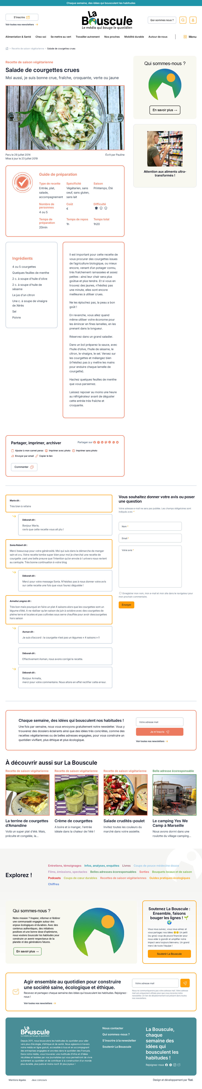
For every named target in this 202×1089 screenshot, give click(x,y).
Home (7, 48)
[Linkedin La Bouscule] (102, 442)
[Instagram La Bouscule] (98, 442)
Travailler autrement (88, 36)
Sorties (144, 871)
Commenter (21, 466)
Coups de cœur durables (80, 878)
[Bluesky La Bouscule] (117, 442)
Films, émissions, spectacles (67, 871)
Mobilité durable (134, 36)
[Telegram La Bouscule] (109, 442)
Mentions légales (17, 1080)
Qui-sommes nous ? (162, 20)
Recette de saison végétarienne (28, 48)
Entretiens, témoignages (64, 865)
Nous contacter (112, 1028)
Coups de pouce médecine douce (156, 865)
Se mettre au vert (61, 36)
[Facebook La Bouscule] (94, 442)
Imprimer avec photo (59, 450)
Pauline (120, 154)
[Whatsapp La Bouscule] (113, 442)
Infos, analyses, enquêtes (101, 865)
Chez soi (41, 36)
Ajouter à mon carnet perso (29, 450)
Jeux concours (39, 1080)
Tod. (190, 1079)
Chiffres (53, 884)
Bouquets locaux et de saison (172, 871)
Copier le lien (46, 456)
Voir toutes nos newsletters (20, 24)
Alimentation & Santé (18, 36)
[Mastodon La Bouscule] (106, 442)
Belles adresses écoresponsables (113, 871)
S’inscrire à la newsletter (119, 1040)
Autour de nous (158, 36)
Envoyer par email (24, 456)
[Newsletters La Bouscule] (178, 1065)
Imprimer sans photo (86, 450)
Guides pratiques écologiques (169, 878)
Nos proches (112, 36)
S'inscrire (19, 17)
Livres (126, 865)
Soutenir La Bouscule (169, 953)
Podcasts (54, 878)
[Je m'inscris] (185, 983)
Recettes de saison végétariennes (123, 878)
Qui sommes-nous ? (116, 1034)
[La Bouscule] (107, 20)
